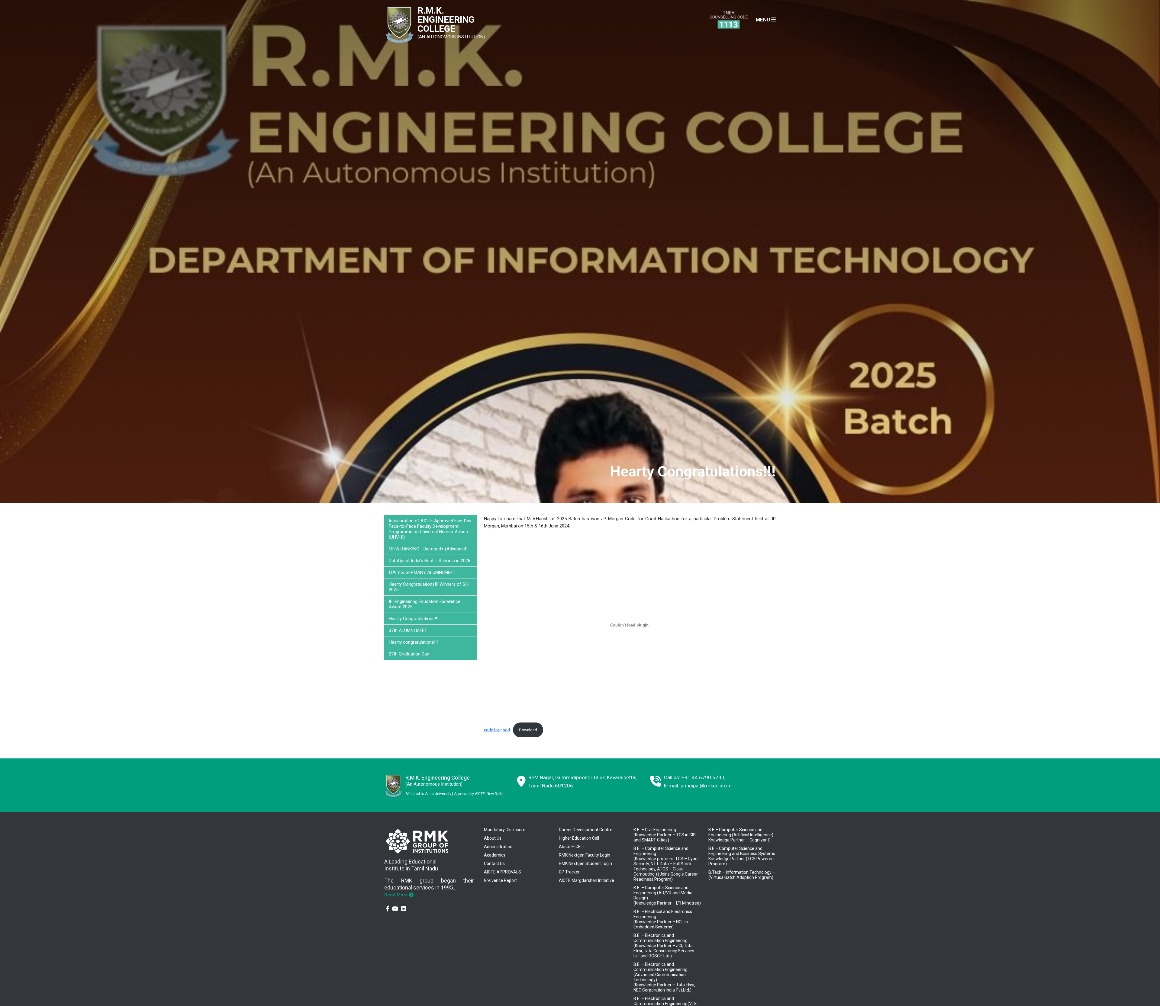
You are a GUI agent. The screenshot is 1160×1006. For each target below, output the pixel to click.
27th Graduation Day (409, 654)
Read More (396, 895)
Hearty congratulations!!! (413, 642)
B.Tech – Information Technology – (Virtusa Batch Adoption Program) (741, 875)
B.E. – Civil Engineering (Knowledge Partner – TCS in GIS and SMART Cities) (664, 834)
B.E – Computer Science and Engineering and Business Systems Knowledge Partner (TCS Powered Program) (741, 856)
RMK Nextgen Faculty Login (584, 855)
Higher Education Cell (579, 838)
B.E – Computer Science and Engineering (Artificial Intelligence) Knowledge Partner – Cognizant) (740, 834)
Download (528, 729)
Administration (498, 846)
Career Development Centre (585, 829)
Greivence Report (500, 880)
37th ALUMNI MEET (408, 630)
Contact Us (494, 863)
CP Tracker (569, 872)
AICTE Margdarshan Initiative (586, 880)
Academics (494, 855)
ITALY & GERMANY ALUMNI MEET (422, 572)
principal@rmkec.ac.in (705, 786)
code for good (497, 729)
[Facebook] (387, 908)
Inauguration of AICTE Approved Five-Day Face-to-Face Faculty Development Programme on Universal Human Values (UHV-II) (430, 529)
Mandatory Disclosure (504, 829)
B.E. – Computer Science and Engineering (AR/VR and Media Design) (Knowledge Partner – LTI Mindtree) (667, 895)
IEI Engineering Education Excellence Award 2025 (424, 604)
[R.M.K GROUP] (417, 840)
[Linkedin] (404, 908)
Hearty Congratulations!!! (413, 618)
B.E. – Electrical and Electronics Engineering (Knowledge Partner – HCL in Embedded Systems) (662, 919)
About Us (492, 838)
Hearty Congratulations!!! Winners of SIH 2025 (429, 586)
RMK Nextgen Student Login (585, 863)
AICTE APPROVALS (502, 872)
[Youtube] (395, 908)
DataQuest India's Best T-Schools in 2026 (429, 560)
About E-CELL (572, 846)
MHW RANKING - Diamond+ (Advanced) (428, 549)
